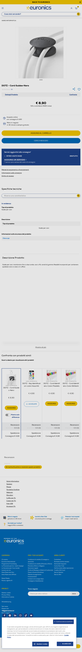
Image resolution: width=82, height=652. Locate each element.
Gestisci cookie (42, 644)
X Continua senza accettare (63, 622)
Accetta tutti (66, 644)
